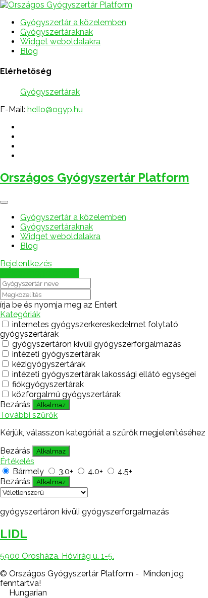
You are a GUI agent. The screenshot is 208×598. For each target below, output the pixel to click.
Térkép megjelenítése (39, 273)
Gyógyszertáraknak (56, 32)
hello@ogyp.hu (55, 109)
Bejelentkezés (26, 263)
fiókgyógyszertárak (48, 384)
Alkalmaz (51, 405)
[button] (104, 592)
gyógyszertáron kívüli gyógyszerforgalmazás (96, 344)
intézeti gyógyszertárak (56, 354)
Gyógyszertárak (50, 92)
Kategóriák (20, 314)
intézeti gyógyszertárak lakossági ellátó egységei (104, 374)
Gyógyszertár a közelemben (73, 22)
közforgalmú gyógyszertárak (66, 394)
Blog (29, 51)
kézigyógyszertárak (48, 364)
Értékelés (17, 461)
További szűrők (29, 415)
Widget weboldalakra (60, 41)
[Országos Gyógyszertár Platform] (66, 5)
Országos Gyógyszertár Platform (94, 177)
